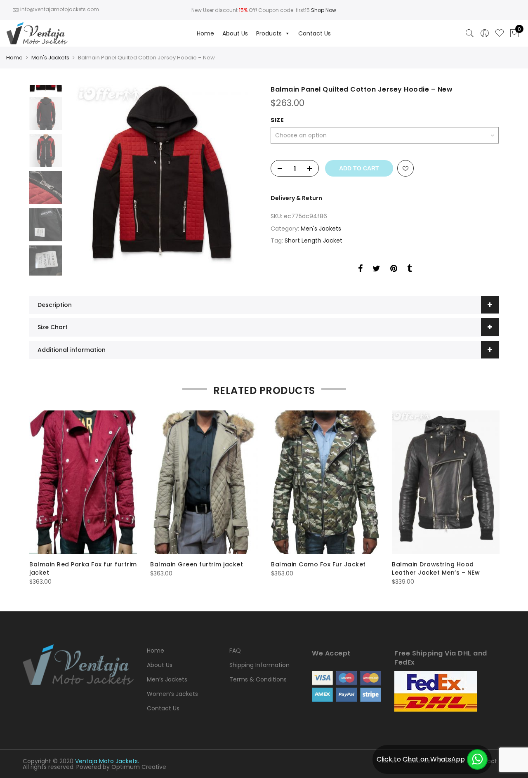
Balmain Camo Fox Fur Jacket (318, 564)
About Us (235, 33)
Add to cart (359, 168)
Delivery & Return (296, 198)
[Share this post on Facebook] (360, 269)
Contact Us (314, 33)
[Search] (469, 33)
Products (269, 33)
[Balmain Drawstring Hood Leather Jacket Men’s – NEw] (446, 482)
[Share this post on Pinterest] (393, 269)
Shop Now (323, 10)
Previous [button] (86, 174)
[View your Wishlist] (499, 33)
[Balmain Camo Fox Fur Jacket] (325, 482)
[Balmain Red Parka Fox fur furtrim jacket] (83, 482)
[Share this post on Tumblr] (409, 269)
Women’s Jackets (172, 694)
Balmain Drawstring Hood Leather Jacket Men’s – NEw (436, 568)
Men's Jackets (50, 57)
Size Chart (53, 327)
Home (205, 33)
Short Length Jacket (313, 240)
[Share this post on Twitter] (376, 269)
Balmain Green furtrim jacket (196, 564)
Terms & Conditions (258, 679)
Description (55, 305)
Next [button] (243, 174)
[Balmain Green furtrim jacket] (204, 482)
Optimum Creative (138, 767)
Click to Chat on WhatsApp (421, 759)
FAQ (235, 650)
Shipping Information (259, 665)
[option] (161, 174)
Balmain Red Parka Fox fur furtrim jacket (83, 568)
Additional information (72, 350)
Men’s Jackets (167, 679)
